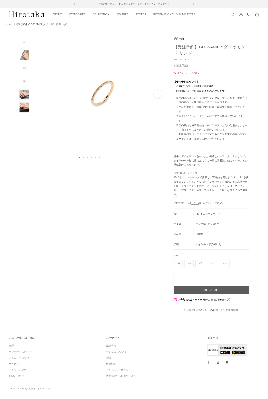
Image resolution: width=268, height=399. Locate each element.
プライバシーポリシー (118, 370)
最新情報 (111, 346)
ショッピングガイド (20, 370)
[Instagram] (218, 362)
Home (7, 24)
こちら (195, 203)
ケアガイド (15, 364)
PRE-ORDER (211, 290)
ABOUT (57, 14)
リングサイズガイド (20, 352)
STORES (141, 14)
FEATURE (123, 14)
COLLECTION (101, 14)
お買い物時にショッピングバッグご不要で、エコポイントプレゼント (134, 4)
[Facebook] (208, 362)
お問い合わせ (16, 376)
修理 (11, 346)
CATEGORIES (77, 14)
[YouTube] (227, 362)
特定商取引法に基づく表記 (121, 376)
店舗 (108, 358)
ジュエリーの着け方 (20, 358)
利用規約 (111, 364)
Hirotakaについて (116, 352)
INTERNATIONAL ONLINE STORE (174, 14)
